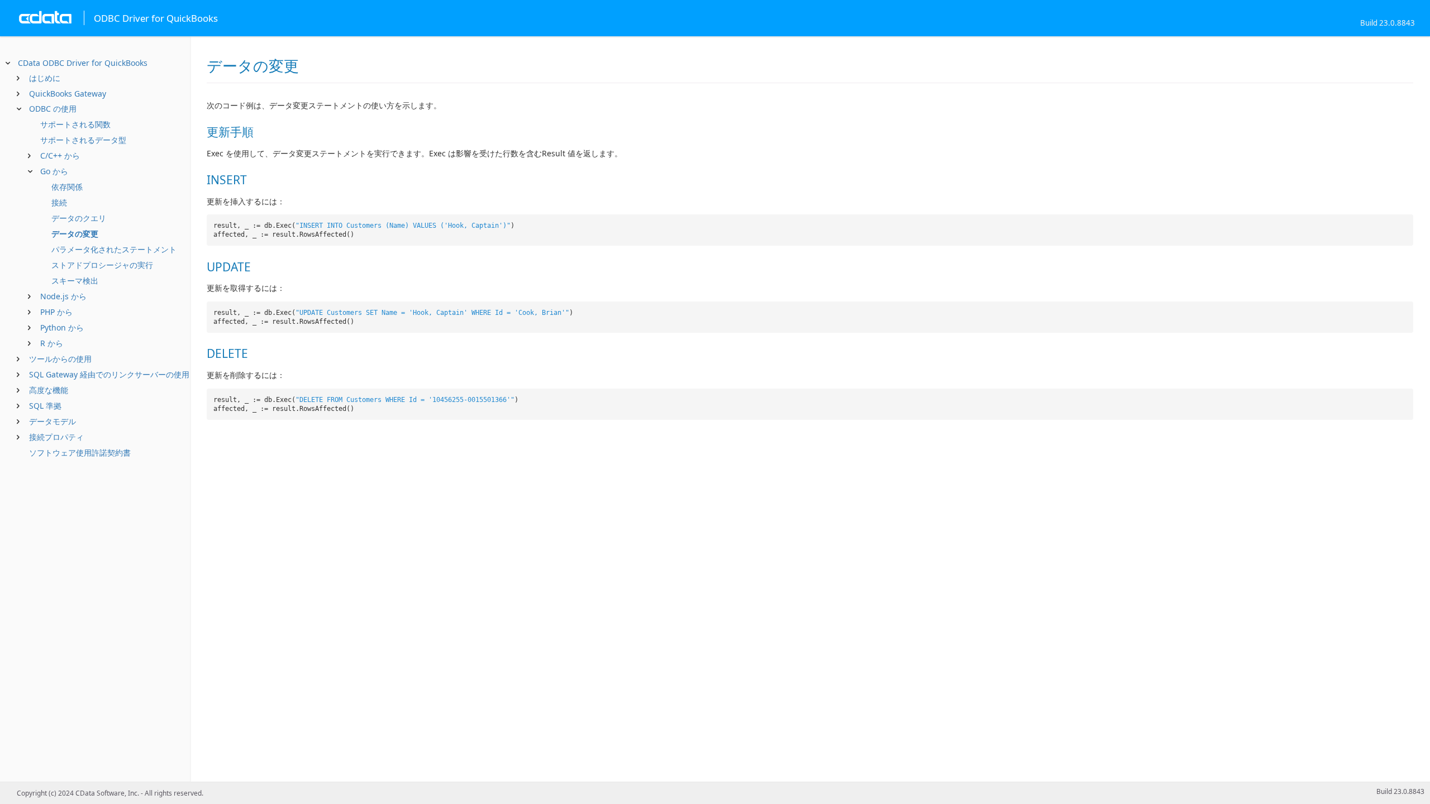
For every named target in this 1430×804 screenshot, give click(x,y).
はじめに (44, 78)
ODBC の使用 (53, 108)
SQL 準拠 (45, 405)
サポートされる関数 (75, 124)
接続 (59, 202)
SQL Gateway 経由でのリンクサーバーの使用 (109, 374)
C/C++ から (60, 155)
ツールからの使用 (60, 358)
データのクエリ (78, 218)
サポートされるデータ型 (83, 140)
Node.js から (63, 296)
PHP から (56, 312)
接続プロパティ (56, 437)
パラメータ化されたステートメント (114, 249)
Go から (54, 171)
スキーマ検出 (74, 280)
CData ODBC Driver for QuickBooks (82, 63)
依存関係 (67, 186)
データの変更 (74, 233)
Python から (62, 327)
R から (51, 343)
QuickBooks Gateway (67, 93)
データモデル (52, 421)
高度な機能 (48, 390)
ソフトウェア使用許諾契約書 (80, 452)
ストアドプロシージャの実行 (102, 265)
